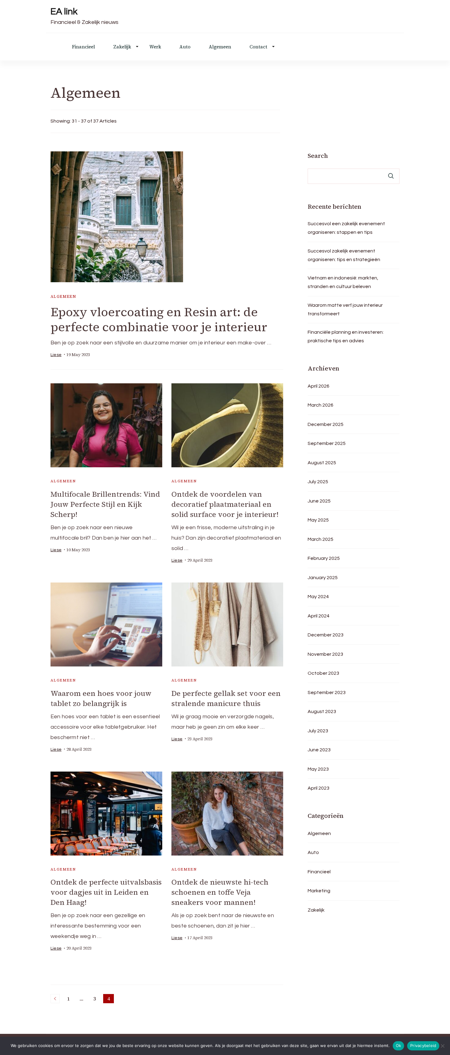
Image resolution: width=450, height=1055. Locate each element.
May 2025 (318, 520)
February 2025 (324, 558)
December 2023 (325, 634)
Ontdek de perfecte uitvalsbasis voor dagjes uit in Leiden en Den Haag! (106, 892)
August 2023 (322, 711)
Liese (56, 355)
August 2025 (322, 462)
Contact (258, 46)
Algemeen (220, 46)
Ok (398, 1045)
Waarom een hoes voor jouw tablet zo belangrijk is (101, 698)
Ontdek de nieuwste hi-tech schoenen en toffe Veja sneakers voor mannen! (219, 892)
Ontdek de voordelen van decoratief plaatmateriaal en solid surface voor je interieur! (225, 504)
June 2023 (319, 749)
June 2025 (319, 501)
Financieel (83, 46)
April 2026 (318, 386)
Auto (184, 46)
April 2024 (318, 615)
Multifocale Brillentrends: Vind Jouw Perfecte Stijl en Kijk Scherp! (105, 504)
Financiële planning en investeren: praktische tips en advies (346, 336)
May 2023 (318, 769)
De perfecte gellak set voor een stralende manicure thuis (226, 698)
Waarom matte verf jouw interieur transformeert (345, 309)
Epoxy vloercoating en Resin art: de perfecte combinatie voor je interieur (159, 319)
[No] (442, 1046)
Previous (55, 998)
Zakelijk (122, 46)
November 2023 (325, 654)
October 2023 (323, 673)
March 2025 (320, 539)
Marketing (319, 890)
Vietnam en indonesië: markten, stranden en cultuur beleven (343, 282)
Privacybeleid (423, 1045)
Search (318, 156)
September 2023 (327, 692)
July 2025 (318, 481)
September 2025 (327, 443)
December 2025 (325, 424)
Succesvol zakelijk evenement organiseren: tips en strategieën (344, 255)
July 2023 (318, 730)
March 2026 (320, 405)
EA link (64, 11)
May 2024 (318, 596)
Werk (155, 46)
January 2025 (323, 577)
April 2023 (318, 788)
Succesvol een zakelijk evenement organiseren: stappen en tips (346, 228)
